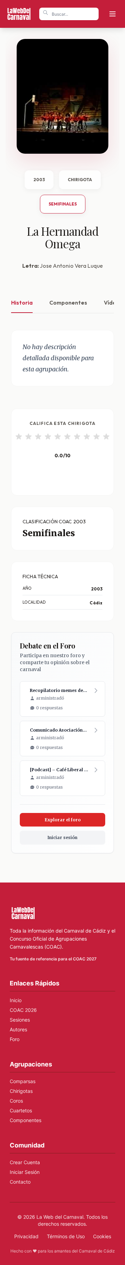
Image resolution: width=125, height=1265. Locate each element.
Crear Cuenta (25, 1162)
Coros (16, 1101)
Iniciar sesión (62, 837)
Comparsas (22, 1081)
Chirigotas (21, 1091)
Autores (18, 1029)
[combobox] (69, 14)
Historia (22, 302)
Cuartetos (21, 1110)
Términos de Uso (66, 1236)
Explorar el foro (63, 819)
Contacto (20, 1182)
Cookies (102, 1236)
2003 (39, 179)
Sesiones (20, 1020)
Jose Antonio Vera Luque (71, 265)
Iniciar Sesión (25, 1172)
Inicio (16, 1000)
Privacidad (26, 1236)
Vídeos (113, 302)
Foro (14, 1039)
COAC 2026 (23, 1010)
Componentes (68, 302)
